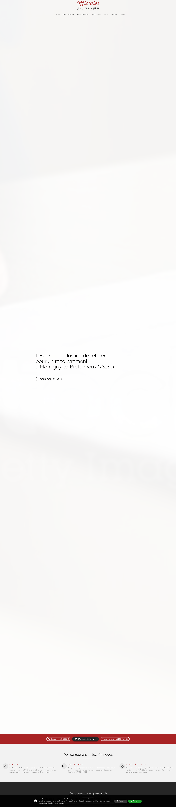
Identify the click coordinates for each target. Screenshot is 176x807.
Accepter (136, 801)
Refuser (121, 801)
